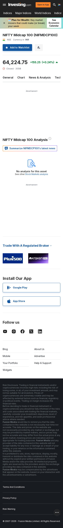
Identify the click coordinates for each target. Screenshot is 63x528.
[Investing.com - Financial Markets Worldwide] (19, 5)
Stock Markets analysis (36, 174)
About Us (39, 349)
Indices (7, 13)
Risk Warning (9, 509)
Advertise (39, 356)
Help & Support (42, 363)
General (8, 77)
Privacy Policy (9, 498)
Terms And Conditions (14, 487)
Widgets (7, 369)
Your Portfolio (10, 363)
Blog (5, 349)
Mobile (6, 356)
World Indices (43, 13)
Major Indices (23, 13)
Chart (21, 77)
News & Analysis (40, 77)
